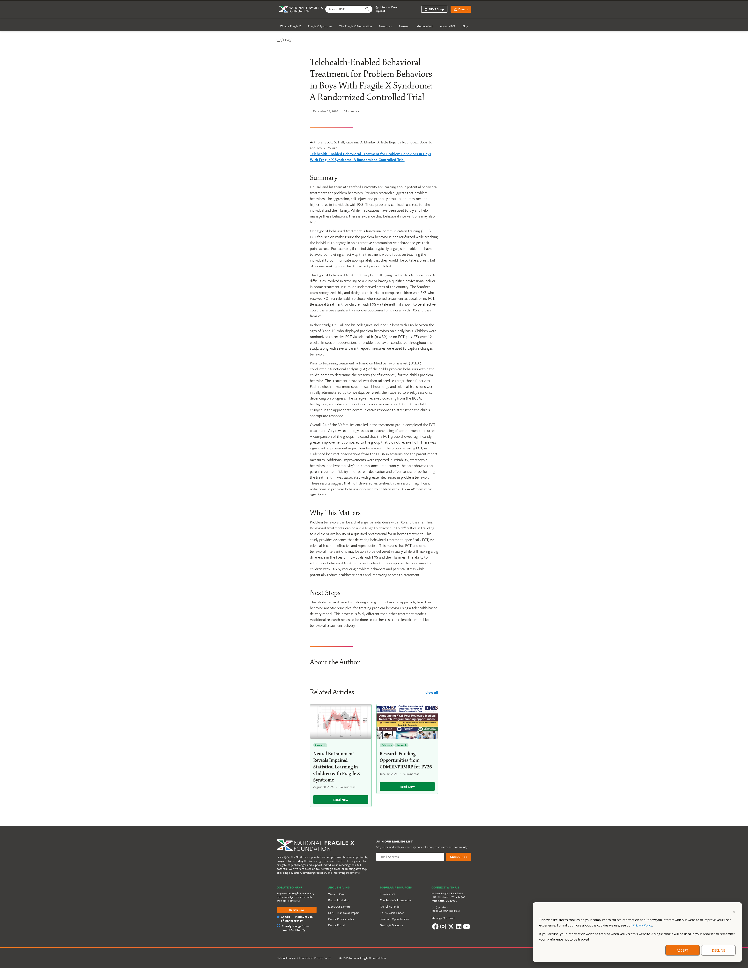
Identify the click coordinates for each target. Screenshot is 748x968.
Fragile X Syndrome (320, 26)
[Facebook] (435, 926)
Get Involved (425, 26)
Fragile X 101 (387, 894)
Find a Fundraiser (339, 900)
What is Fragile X (290, 26)
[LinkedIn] (459, 926)
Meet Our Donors (339, 906)
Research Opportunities (394, 919)
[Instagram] (443, 926)
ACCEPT (682, 950)
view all (431, 692)
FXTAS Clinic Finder (392, 913)
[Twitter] (451, 926)
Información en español (387, 9)
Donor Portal (336, 925)
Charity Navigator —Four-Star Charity (295, 928)
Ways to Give (336, 894)
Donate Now (296, 910)
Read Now (340, 799)
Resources (385, 26)
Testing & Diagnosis (391, 925)
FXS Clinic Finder (390, 906)
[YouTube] (466, 926)
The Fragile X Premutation (355, 26)
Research (404, 26)
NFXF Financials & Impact (343, 913)
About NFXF (447, 26)
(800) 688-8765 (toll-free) (445, 910)
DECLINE (718, 950)
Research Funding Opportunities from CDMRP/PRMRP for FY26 (406, 760)
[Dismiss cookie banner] (734, 911)
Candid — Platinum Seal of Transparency (297, 918)
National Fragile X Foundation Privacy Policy (304, 958)
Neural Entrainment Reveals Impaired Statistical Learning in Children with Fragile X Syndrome (336, 767)
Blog (465, 26)
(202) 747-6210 (439, 907)
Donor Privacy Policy (341, 919)
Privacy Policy (642, 925)
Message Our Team (443, 918)
